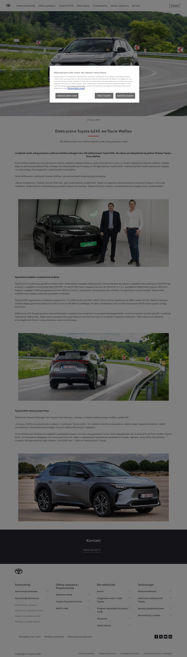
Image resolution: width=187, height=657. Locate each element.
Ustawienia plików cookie (67, 95)
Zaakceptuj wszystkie (125, 95)
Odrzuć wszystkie (104, 95)
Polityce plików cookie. (76, 88)
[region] (94, 84)
